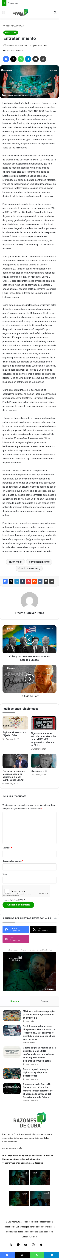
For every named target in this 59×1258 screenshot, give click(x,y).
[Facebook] (5, 581)
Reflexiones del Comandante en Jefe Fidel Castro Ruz (29, 950)
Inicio (8, 26)
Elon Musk (16, 561)
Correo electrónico (13, 861)
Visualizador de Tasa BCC (42, 1155)
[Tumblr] (22, 581)
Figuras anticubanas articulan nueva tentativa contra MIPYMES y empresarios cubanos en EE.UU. (43, 739)
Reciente (15, 1001)
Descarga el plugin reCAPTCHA (14, 900)
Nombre (7, 848)
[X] (11, 581)
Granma (6, 1155)
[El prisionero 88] (44, 761)
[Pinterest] (28, 581)
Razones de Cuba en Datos (15, 1159)
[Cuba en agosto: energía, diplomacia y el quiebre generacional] (12, 1073)
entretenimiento (40, 561)
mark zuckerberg (30, 568)
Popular (44, 1001)
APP (26, 1155)
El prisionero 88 (39, 771)
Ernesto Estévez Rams (17, 46)
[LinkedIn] (16, 581)
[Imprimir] (51, 581)
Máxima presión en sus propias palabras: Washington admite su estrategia (39, 1014)
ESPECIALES (10, 32)
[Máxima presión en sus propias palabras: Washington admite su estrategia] (12, 1015)
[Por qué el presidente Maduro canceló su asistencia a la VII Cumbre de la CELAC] (15, 761)
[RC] (20, 12)
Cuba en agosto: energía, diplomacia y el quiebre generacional (36, 1072)
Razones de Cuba (10, 1134)
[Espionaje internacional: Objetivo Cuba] (15, 722)
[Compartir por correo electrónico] (46, 581)
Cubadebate (17, 1155)
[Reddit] (34, 581)
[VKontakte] (40, 581)
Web (5, 874)
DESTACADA (18, 26)
